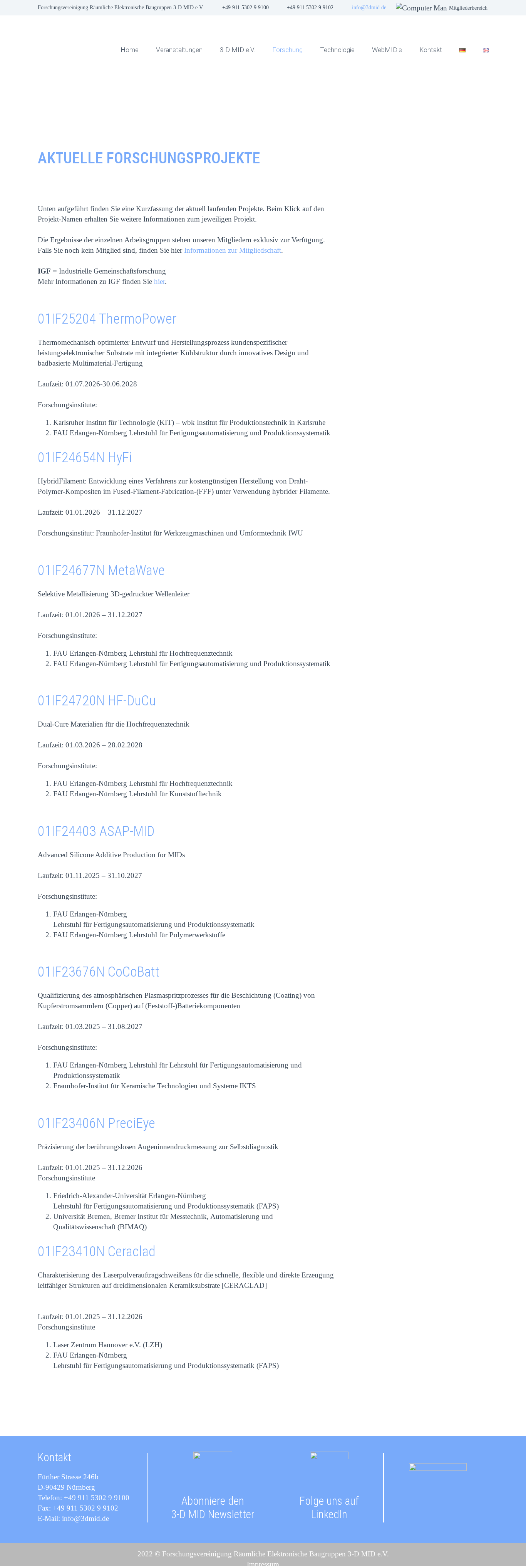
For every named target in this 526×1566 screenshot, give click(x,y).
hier (159, 281)
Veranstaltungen (179, 50)
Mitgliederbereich (468, 8)
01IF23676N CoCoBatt (98, 972)
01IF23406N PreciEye (96, 1123)
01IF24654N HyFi (85, 458)
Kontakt (430, 50)
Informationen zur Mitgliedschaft (232, 250)
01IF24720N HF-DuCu (97, 701)
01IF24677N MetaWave (101, 570)
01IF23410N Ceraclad (97, 1252)
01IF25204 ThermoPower (107, 319)
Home (130, 50)
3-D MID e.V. (237, 50)
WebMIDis (387, 50)
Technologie (337, 50)
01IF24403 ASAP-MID (96, 831)
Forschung (287, 50)
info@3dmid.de (369, 7)
